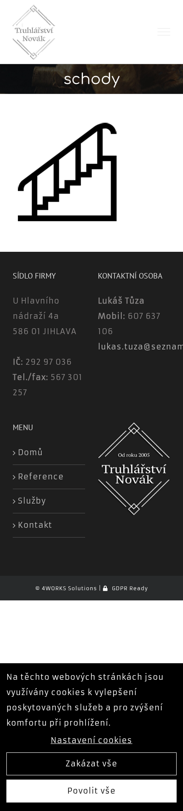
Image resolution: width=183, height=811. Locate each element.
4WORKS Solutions (69, 588)
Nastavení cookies (91, 740)
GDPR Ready (129, 588)
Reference (41, 477)
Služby (32, 501)
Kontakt (35, 525)
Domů (30, 452)
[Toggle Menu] (164, 32)
